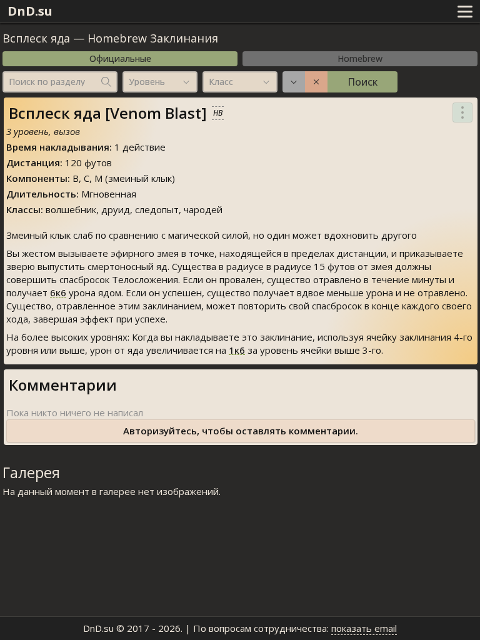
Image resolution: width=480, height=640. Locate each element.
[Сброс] (316, 81)
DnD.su (30, 10)
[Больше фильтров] (293, 81)
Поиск (363, 82)
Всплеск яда (36, 38)
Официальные (120, 58)
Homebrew (360, 58)
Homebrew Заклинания (153, 38)
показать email (364, 628)
